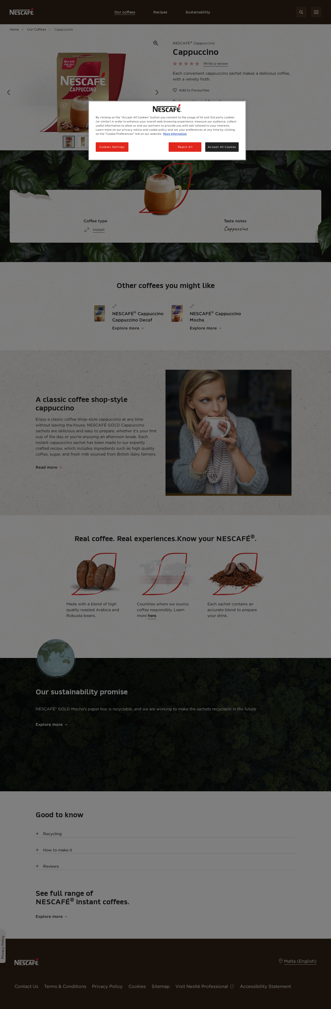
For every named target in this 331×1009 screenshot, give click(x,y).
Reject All (185, 147)
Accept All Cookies (222, 147)
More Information (175, 134)
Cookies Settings (112, 147)
